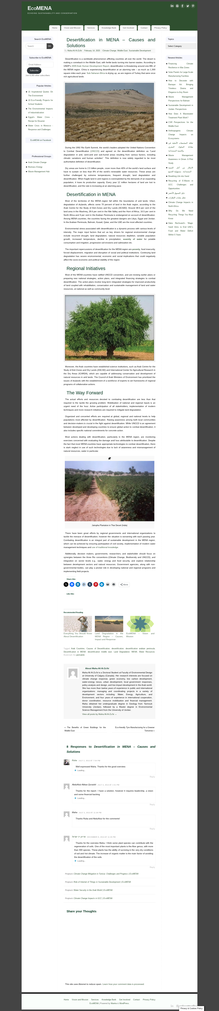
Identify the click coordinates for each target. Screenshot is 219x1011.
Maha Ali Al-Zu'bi (74, 51)
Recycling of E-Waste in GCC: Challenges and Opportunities (180, 185)
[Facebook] (182, 6)
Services (91, 28)
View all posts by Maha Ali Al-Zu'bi (99, 714)
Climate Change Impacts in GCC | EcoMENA (93, 898)
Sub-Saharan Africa (96, 73)
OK (49, 46)
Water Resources (147, 652)
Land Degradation (122, 652)
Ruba (74, 760)
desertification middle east (100, 652)
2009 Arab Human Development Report (90, 66)
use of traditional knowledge (105, 547)
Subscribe (34, 70)
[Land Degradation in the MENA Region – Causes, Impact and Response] (109, 624)
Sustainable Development (140, 51)
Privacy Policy (160, 28)
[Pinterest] (193, 6)
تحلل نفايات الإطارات (177, 198)
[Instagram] (177, 6)
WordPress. (124, 1003)
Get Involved (128, 28)
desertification (118, 649)
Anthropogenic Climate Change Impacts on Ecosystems (180, 135)
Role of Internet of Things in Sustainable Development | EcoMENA (102, 882)
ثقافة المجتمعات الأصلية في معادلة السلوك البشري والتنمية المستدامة (180, 147)
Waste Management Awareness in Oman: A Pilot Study (180, 159)
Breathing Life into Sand (178, 176)
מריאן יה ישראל (79, 837)
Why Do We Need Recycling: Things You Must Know (180, 215)
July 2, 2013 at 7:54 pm (89, 761)
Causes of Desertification (98, 649)
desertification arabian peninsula (140, 649)
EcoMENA (40, 8)
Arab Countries (78, 649)
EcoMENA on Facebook (40, 140)
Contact (144, 28)
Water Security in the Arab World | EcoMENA (93, 890)
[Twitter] (187, 6)
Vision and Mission (72, 28)
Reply (152, 777)
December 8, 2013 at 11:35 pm (101, 837)
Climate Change (109, 51)
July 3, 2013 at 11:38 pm (90, 813)
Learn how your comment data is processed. (123, 984)
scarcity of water (132, 239)
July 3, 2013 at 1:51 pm (108, 785)
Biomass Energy (35, 167)
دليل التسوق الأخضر (176, 193)
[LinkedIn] (172, 6)
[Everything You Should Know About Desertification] (78, 624)
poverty (136, 249)
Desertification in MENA (75, 652)
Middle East (122, 51)
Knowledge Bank (109, 28)
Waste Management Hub (38, 171)
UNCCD (95, 151)
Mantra (114, 1003)
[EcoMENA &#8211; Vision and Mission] (140, 624)
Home (54, 28)
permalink (80, 655)
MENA (134, 652)
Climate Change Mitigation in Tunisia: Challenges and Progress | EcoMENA (106, 874)
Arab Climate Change (37, 162)
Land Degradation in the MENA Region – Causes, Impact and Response (109, 636)
